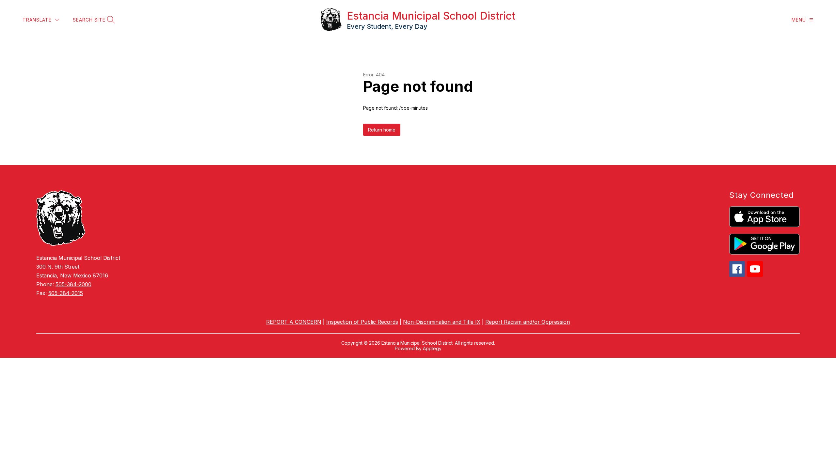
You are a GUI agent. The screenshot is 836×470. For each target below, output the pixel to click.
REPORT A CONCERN (293, 322)
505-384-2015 (65, 293)
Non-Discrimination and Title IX (441, 322)
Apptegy (432, 348)
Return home (381, 130)
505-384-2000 (73, 284)
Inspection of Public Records (362, 322)
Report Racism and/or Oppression (527, 322)
